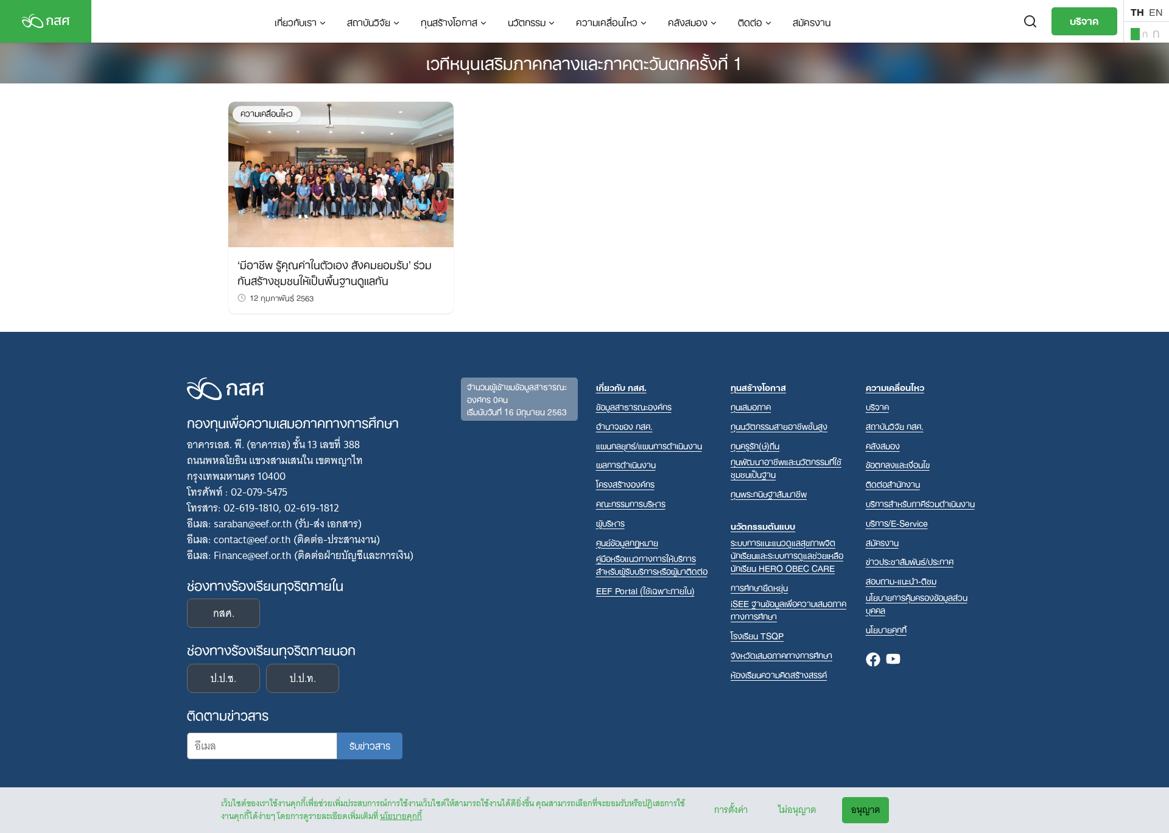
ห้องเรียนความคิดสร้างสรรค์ (779, 674)
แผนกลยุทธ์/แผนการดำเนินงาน (649, 445)
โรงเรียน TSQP (757, 635)
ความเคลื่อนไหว (606, 21)
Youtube (893, 660)
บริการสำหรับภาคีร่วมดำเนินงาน (920, 503)
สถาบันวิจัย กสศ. (895, 426)
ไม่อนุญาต (797, 810)
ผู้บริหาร (610, 522)
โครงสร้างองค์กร (625, 483)
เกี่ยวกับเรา (296, 21)
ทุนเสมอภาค (751, 406)
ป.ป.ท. (303, 678)
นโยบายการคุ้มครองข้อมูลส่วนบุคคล (916, 603)
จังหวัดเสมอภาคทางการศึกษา (781, 654)
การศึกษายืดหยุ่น (759, 587)
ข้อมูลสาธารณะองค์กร (634, 406)
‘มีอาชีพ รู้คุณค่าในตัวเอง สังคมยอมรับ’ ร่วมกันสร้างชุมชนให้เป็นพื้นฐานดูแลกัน (334, 271)
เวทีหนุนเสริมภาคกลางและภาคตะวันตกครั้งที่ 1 (584, 61)
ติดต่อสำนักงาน (893, 483)
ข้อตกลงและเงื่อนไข (898, 464)
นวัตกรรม (527, 21)
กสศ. (223, 613)
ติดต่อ (750, 21)
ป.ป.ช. (223, 678)
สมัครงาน (811, 21)
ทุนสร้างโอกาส (449, 21)
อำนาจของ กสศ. (624, 426)
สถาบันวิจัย (368, 21)
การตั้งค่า (731, 810)
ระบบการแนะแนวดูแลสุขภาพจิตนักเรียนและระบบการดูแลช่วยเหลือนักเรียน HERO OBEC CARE (787, 555)
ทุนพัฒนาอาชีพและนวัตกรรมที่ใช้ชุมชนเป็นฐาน (786, 467)
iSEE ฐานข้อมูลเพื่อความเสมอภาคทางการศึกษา (788, 609)
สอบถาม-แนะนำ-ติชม (901, 580)
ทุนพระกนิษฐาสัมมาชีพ (769, 493)
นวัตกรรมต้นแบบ (763, 525)
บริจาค (1084, 20)
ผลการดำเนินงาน (626, 464)
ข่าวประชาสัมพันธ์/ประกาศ (909, 561)
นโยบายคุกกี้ (401, 816)
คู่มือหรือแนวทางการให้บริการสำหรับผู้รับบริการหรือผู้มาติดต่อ (651, 564)
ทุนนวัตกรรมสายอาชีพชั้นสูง (779, 426)
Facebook (873, 660)
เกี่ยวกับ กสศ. (621, 387)
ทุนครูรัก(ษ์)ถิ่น (755, 445)
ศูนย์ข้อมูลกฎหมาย (627, 542)
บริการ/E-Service (897, 522)
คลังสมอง (687, 21)
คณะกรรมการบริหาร (630, 503)
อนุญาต (865, 810)
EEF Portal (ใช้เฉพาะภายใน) (645, 590)
